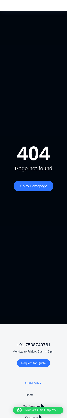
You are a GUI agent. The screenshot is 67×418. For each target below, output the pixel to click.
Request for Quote (33, 363)
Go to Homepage (33, 186)
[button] (38, 410)
